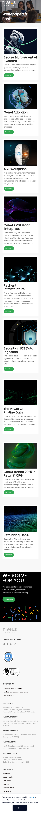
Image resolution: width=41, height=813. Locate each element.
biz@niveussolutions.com (13, 688)
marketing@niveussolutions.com (16, 692)
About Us (6, 773)
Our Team (7, 781)
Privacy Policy (8, 788)
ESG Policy (7, 791)
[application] (20, 803)
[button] (38, 3)
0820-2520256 (9, 695)
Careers (6, 784)
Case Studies (8, 777)
